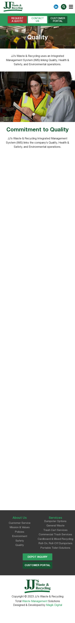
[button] (17, 19)
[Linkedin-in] (56, 7)
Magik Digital (53, 604)
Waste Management (34, 601)
